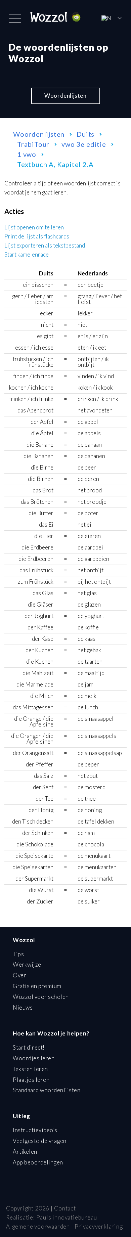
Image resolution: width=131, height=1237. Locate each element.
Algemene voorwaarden (38, 1226)
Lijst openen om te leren (34, 227)
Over (19, 975)
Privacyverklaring (99, 1226)
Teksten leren (30, 1068)
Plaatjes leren (31, 1079)
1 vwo (26, 154)
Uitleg (21, 1115)
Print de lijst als (36, 236)
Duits (85, 134)
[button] (15, 18)
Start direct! (29, 1047)
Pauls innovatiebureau (66, 1217)
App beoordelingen (38, 1162)
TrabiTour (33, 144)
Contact (65, 1208)
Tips (18, 954)
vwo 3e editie (83, 144)
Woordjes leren (33, 1058)
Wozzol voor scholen (41, 996)
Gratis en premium (37, 985)
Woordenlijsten (65, 95)
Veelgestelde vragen (40, 1140)
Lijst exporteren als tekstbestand (44, 246)
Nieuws (23, 1007)
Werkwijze (27, 964)
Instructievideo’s (35, 1130)
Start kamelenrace (26, 255)
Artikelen (25, 1151)
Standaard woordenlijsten (46, 1090)
